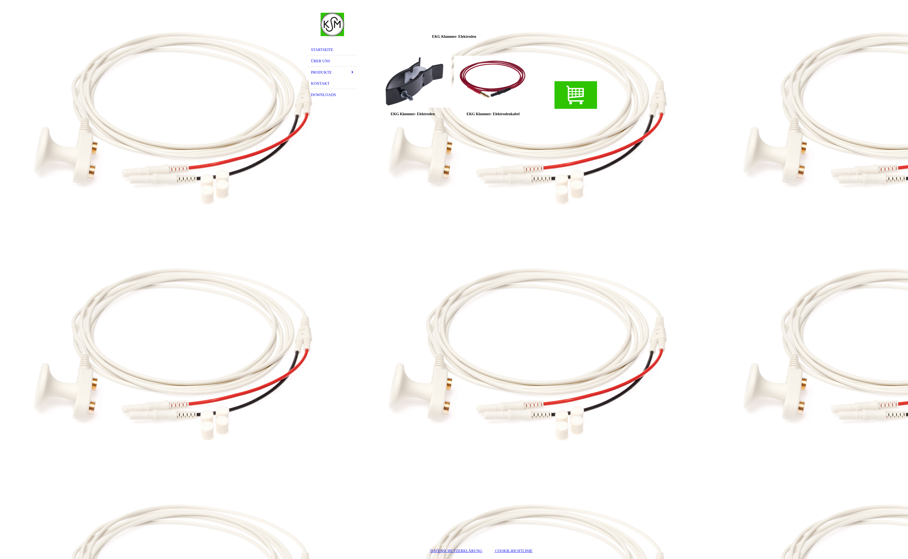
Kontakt (320, 83)
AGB (414, 551)
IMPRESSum (387, 551)
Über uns (320, 61)
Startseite (322, 50)
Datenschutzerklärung (456, 551)
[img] (332, 24)
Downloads (323, 95)
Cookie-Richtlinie (513, 551)
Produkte (321, 72)
